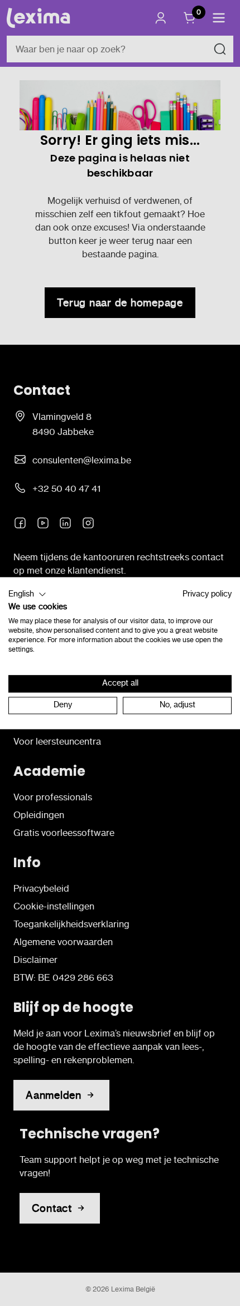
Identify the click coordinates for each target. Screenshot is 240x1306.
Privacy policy (207, 594)
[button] (27, 594)
